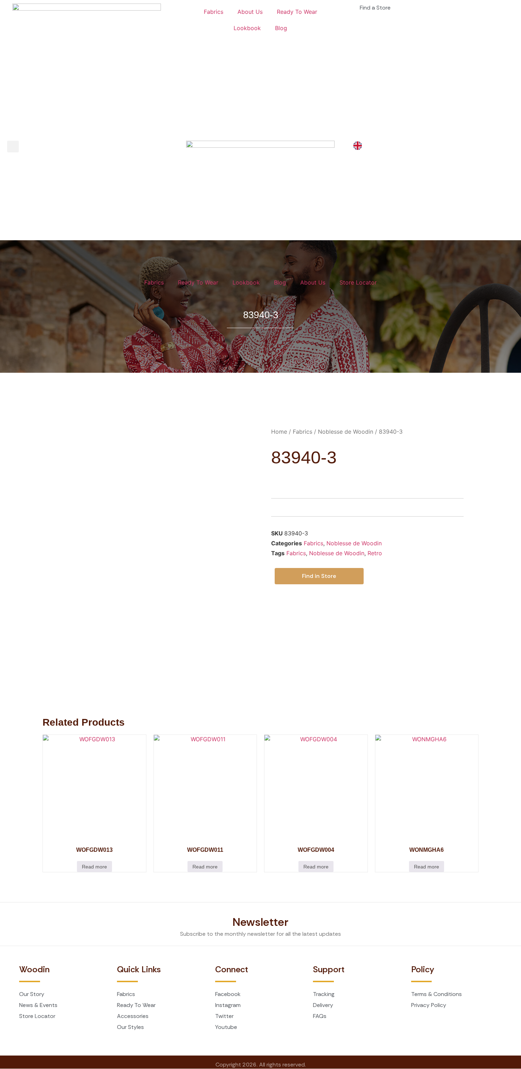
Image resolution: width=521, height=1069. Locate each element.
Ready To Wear (297, 11)
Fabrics (213, 11)
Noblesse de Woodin (345, 431)
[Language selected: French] (359, 146)
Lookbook (247, 28)
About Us (250, 11)
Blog (281, 28)
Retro (375, 553)
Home (279, 431)
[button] (13, 146)
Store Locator (358, 282)
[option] (359, 145)
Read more (94, 867)
